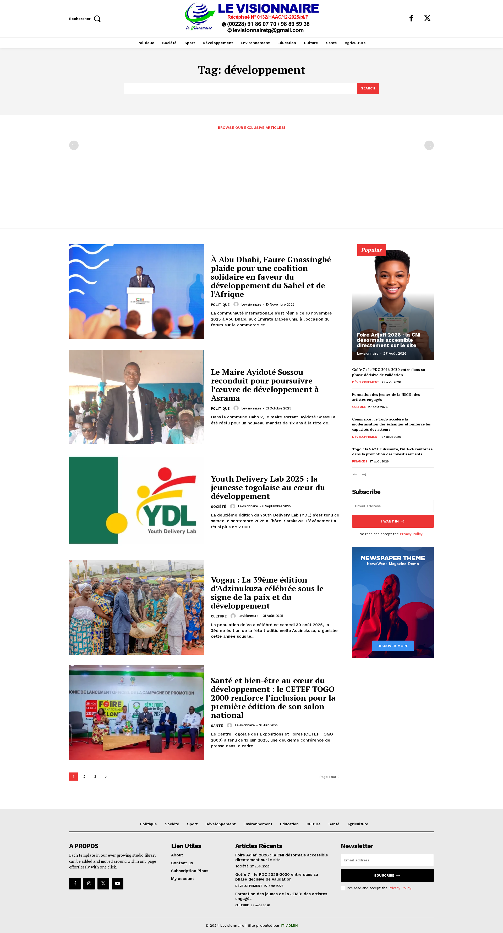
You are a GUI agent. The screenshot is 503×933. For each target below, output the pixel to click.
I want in (390, 521)
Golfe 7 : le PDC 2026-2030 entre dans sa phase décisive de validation (388, 372)
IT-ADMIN (289, 925)
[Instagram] (89, 883)
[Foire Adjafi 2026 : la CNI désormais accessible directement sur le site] (393, 305)
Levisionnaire (251, 304)
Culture (219, 616)
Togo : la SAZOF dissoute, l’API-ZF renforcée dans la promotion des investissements (392, 451)
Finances (359, 461)
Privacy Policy (411, 534)
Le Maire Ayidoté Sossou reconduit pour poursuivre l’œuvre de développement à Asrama (265, 385)
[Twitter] (427, 18)
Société (218, 507)
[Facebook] (411, 18)
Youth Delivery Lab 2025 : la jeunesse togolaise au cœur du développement (268, 487)
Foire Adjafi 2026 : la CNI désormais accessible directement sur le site (388, 340)
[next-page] (105, 776)
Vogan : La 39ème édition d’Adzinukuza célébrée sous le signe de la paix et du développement (267, 592)
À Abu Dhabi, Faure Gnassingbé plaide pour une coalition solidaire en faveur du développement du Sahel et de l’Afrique (271, 276)
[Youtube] (117, 883)
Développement (365, 382)
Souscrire (384, 875)
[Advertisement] (251, 176)
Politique (220, 305)
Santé (217, 726)
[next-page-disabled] (429, 145)
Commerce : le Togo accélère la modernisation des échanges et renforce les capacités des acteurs (391, 424)
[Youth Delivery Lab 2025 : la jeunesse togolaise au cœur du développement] (136, 502)
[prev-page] (74, 145)
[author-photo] (236, 304)
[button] (86, 18)
